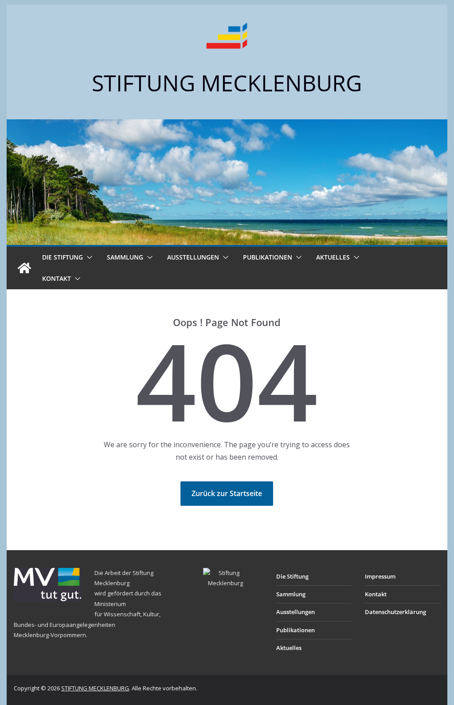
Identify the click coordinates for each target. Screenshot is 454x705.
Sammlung (125, 257)
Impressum (380, 576)
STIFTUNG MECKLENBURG (227, 83)
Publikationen (267, 257)
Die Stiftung (62, 257)
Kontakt (56, 278)
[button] (88, 257)
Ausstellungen (193, 257)
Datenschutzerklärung (395, 612)
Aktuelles (333, 257)
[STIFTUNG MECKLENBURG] (24, 268)
